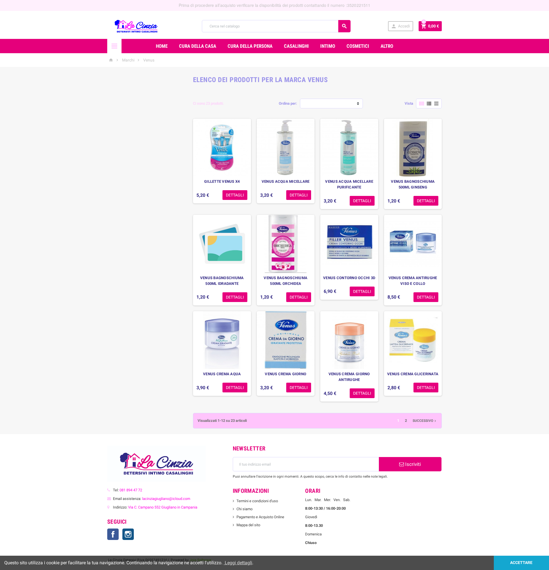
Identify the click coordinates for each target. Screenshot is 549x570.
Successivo (425, 421)
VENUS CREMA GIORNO (285, 374)
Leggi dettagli (238, 562)
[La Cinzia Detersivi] (136, 26)
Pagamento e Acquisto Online (260, 517)
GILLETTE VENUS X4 (222, 181)
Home (162, 46)
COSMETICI (358, 46)
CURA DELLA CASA (197, 46)
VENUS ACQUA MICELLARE (286, 181)
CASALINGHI (296, 46)
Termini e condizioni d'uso (257, 501)
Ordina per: (288, 103)
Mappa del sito (248, 525)
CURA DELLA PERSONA (250, 46)
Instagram (128, 534)
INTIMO (327, 46)
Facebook (113, 534)
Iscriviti (412, 464)
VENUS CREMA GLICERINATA (412, 374)
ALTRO (387, 46)
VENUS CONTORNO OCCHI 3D (349, 278)
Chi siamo (244, 509)
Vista (409, 103)
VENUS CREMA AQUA (222, 374)
